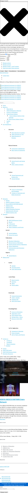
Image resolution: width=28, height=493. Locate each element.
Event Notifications (16, 269)
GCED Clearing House (16, 315)
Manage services (7, 65)
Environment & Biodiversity (18, 148)
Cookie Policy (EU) (8, 456)
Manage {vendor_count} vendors (11, 66)
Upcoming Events (15, 267)
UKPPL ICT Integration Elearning (11, 451)
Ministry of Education (8, 446)
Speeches (13, 282)
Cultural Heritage (15, 179)
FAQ (8, 123)
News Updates (15, 374)
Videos (13, 283)
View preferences (12, 71)
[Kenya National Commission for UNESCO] (10, 85)
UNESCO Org (6, 448)
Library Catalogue (13, 225)
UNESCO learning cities (11, 212)
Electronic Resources (8, 354)
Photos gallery (15, 285)
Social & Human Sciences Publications (18, 244)
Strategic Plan (14, 299)
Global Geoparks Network (12, 211)
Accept (2, 71)
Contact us (5, 339)
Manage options (7, 63)
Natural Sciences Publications (16, 243)
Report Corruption (11, 344)
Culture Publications (13, 246)
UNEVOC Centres (10, 207)
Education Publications (14, 241)
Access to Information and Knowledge (16, 190)
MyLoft (10, 222)
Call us (1, 433)
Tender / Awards (15, 298)
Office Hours (3, 436)
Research (5, 214)
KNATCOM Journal (7, 350)
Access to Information (16, 312)
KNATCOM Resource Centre (15, 220)
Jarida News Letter (16, 313)
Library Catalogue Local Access (16, 227)
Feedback (8, 346)
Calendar (13, 266)
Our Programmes (7, 124)
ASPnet (7, 200)
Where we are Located (5, 429)
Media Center (6, 257)
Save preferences (21, 71)
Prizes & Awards (15, 333)
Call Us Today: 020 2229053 (7, 90)
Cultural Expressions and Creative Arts (17, 176)
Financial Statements (16, 296)
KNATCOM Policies (16, 301)
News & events (15, 280)
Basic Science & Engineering (18, 150)
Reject (6, 71)
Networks (5, 199)
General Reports (12, 256)
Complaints (9, 342)
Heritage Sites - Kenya (17, 317)
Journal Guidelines (13, 233)
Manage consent (4, 492)
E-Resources (12, 224)
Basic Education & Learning (18, 133)
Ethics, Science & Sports (17, 164)
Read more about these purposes (11, 68)
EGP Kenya (6, 453)
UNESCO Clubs (9, 206)
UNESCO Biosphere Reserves (13, 209)
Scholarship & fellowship (17, 331)
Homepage (15, 372)
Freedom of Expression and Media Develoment (18, 194)
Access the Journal (13, 235)
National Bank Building (5, 94)
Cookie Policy (6, 75)
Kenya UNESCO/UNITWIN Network (14, 204)
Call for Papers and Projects (18, 335)
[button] (14, 22)
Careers (8, 121)
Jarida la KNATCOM (4, 466)
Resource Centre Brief (16, 319)
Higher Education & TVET (17, 134)
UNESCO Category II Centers (13, 202)
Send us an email (4, 92)
